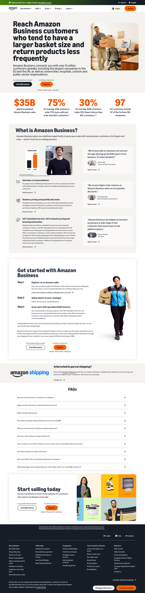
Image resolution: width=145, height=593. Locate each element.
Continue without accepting (123, 580)
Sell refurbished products (68, 561)
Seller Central (118, 549)
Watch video (92, 170)
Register (46, 84)
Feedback (130, 536)
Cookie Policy (41, 587)
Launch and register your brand (95, 550)
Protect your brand (93, 566)
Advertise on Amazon (70, 552)
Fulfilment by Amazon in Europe (43, 556)
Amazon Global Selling (70, 549)
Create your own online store (16, 570)
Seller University (119, 552)
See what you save (44, 3)
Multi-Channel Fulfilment (43, 563)
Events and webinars (121, 555)
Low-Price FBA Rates (42, 560)
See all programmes (69, 565)
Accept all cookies (126, 588)
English (108, 536)
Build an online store (93, 554)
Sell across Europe (15, 555)
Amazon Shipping (69, 372)
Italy (119, 536)
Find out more (27, 192)
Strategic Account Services (69, 556)
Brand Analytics (92, 563)
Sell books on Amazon (16, 566)
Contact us (58, 380)
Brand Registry (92, 569)
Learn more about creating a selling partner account (51, 292)
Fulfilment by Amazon (43, 549)
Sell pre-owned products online (17, 562)
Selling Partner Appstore (122, 563)
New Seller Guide (14, 549)
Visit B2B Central (22, 84)
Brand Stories (91, 560)
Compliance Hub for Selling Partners (123, 559)
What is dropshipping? (16, 558)
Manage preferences (104, 588)
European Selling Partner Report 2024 (124, 567)
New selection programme (44, 552)
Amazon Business (14, 552)
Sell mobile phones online (17, 575)
